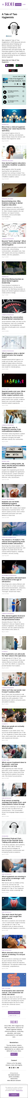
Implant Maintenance (8, 499)
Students (5, 651)
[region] (14, 1091)
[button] (3, 4)
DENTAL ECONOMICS (14, 1076)
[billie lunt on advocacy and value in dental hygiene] (14, 643)
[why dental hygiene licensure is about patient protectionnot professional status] (14, 605)
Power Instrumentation (9, 537)
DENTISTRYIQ (14, 1078)
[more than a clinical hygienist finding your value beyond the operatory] (14, 116)
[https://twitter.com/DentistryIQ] (16, 1067)
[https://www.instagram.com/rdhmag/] (11, 1067)
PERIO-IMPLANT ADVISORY (14, 1080)
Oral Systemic (6, 988)
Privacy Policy (19, 1090)
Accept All (14, 1094)
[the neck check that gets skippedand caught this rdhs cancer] (14, 903)
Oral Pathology (6, 798)
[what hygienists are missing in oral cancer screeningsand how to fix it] (14, 865)
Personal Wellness (7, 160)
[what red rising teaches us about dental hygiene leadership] (14, 268)
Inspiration (5, 124)
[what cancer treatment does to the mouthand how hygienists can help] (14, 751)
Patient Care (5, 389)
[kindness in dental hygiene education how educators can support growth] (14, 190)
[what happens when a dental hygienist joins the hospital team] (14, 342)
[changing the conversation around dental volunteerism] (14, 306)
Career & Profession (8, 238)
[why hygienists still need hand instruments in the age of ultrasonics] (14, 567)
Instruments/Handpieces (9, 575)
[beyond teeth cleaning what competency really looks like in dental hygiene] (14, 230)
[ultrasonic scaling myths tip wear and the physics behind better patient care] (14, 452)
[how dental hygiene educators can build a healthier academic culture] (14, 152)
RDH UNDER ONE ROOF (14, 1075)
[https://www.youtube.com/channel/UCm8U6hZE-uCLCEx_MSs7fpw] (18, 1067)
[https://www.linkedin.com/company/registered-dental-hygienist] (14, 1067)
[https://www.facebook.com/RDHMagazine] (9, 1067)
